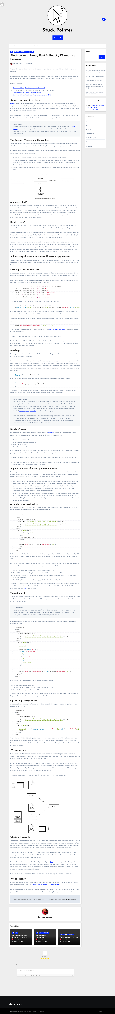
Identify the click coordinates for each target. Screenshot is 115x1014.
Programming (24, 51)
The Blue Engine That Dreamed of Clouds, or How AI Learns (19, 937)
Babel (24, 588)
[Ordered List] (27, 975)
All (11, 51)
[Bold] (18, 975)
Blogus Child (31, 1011)
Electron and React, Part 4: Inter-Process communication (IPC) (32, 95)
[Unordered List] (29, 975)
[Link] (36, 975)
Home (55, 37)
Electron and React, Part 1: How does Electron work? (29, 88)
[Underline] (23, 975)
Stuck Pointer (58, 30)
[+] (40, 975)
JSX (18, 583)
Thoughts (45, 932)
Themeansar (40, 1011)
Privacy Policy (102, 1011)
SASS (51, 862)
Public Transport (68, 934)
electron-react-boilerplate (57, 329)
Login (72, 965)
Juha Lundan (18, 63)
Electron (16, 51)
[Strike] (25, 975)
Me (60, 37)
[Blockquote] (32, 975)
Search (89, 52)
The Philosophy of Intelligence (95, 76)
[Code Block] (34, 975)
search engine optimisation (27, 411)
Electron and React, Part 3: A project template (27, 92)
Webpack (51, 432)
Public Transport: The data (69, 937)
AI (13, 932)
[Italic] (21, 975)
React (31, 51)
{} (38, 975)
